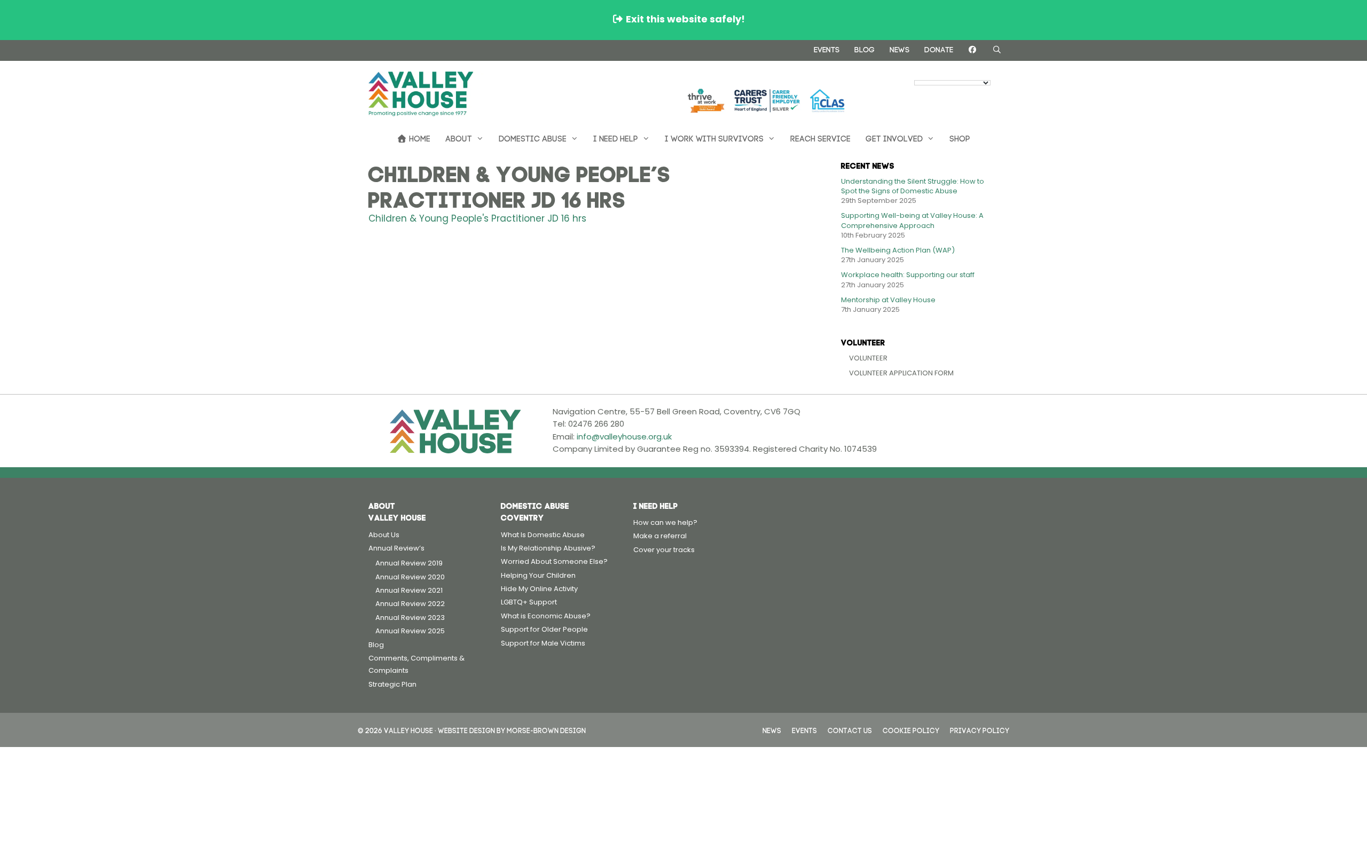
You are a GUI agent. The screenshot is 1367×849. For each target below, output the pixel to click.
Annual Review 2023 (410, 617)
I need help (615, 137)
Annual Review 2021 (409, 590)
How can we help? (665, 522)
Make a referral (660, 536)
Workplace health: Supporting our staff (908, 275)
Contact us (850, 729)
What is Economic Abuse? (546, 616)
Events (826, 48)
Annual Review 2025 (410, 631)
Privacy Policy (979, 729)
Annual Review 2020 (410, 577)
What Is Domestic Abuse (543, 535)
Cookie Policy (911, 729)
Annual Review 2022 (410, 604)
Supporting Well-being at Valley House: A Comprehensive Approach (912, 220)
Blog (864, 48)
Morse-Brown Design (546, 729)
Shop (959, 137)
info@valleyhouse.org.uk (624, 436)
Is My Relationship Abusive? (548, 548)
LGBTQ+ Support (529, 602)
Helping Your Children (538, 575)
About (458, 137)
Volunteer (868, 358)
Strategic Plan (392, 684)
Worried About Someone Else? (554, 561)
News (899, 48)
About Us (383, 535)
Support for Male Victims (543, 643)
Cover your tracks (664, 550)
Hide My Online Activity (539, 589)
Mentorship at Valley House (888, 300)
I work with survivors (714, 137)
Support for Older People (544, 629)
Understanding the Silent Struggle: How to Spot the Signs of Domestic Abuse (912, 186)
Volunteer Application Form (901, 373)
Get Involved (894, 137)
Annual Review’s (396, 548)
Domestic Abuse (533, 137)
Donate (938, 48)
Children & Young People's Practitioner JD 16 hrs (477, 218)
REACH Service (820, 137)
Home (418, 137)
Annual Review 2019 (409, 563)
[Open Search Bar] (997, 49)
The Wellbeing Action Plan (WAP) (898, 250)
